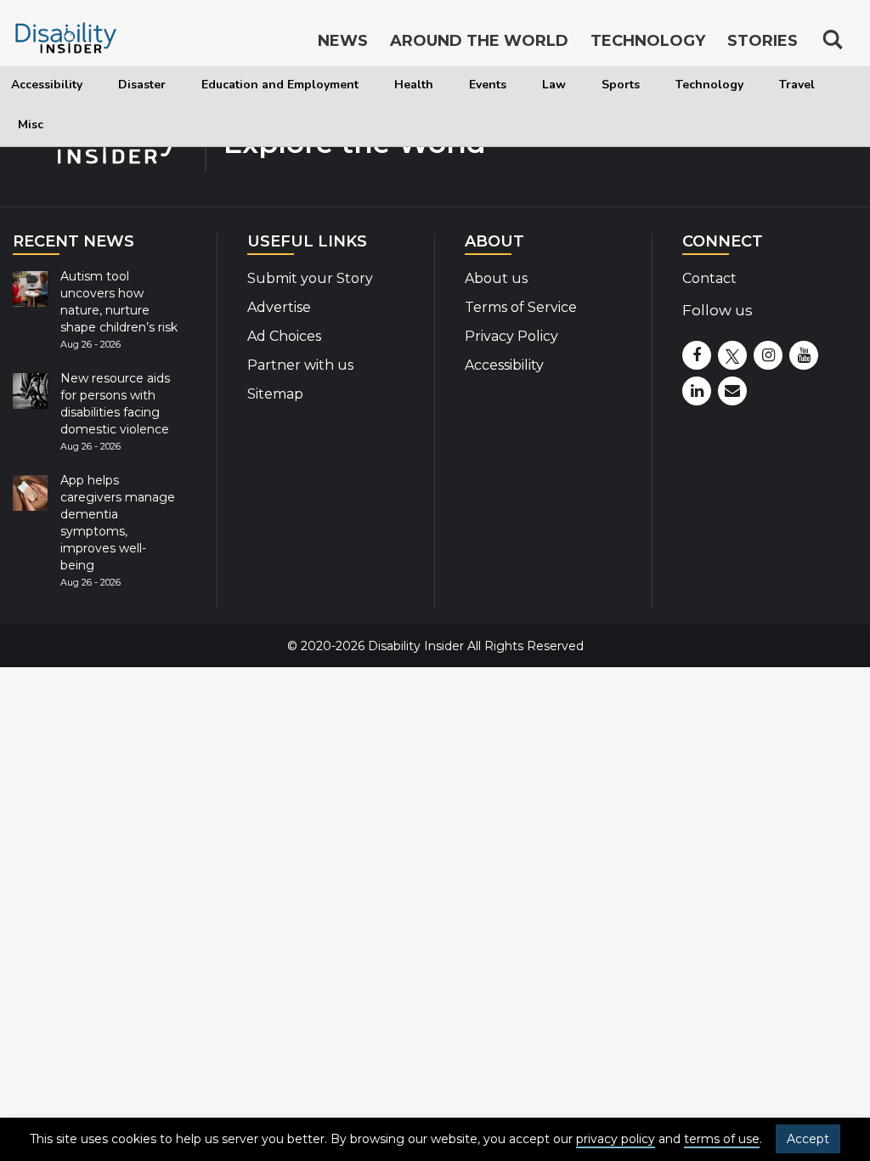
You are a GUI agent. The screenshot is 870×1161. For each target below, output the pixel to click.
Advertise (279, 307)
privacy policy (615, 1139)
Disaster (142, 84)
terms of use (722, 1139)
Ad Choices (284, 336)
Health (413, 84)
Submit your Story (310, 278)
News (343, 40)
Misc (30, 124)
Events (487, 84)
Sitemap (275, 394)
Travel (797, 84)
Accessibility (46, 84)
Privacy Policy (511, 336)
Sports (621, 84)
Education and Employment (280, 84)
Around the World (479, 40)
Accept (808, 1139)
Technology (709, 84)
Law (554, 84)
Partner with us (300, 365)
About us (496, 278)
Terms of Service (521, 307)
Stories (762, 40)
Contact (709, 278)
